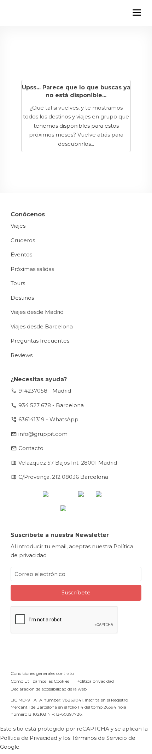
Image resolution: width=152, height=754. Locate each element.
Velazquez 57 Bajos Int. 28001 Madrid (67, 462)
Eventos (21, 254)
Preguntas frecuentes (40, 340)
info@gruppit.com (43, 434)
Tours (18, 283)
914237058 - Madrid (44, 390)
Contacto (30, 448)
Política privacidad (95, 681)
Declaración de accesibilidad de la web (49, 689)
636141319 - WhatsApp (48, 419)
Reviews (22, 355)
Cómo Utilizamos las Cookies (40, 681)
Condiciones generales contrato (42, 673)
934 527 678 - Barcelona (51, 405)
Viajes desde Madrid (37, 312)
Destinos (22, 297)
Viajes (18, 225)
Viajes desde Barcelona (42, 326)
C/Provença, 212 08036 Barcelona (63, 476)
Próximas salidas (32, 269)
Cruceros (23, 240)
